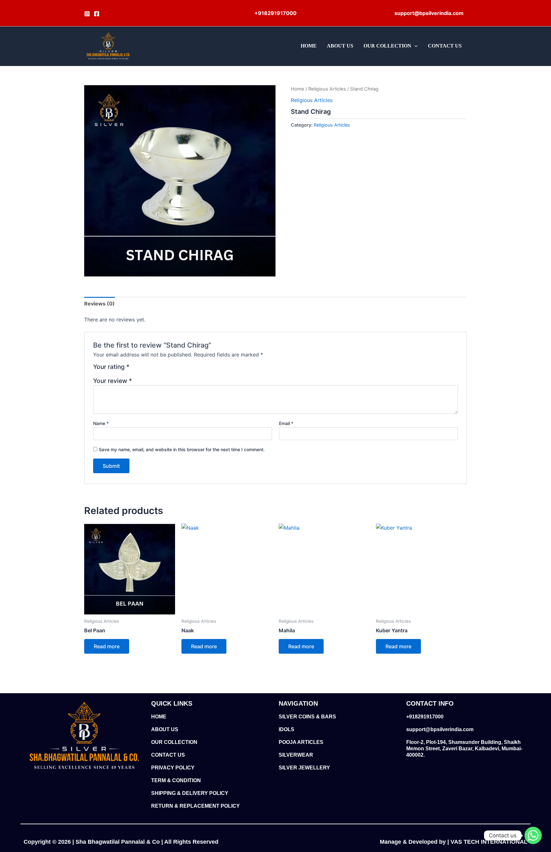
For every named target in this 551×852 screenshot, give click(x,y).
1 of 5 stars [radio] (135, 369)
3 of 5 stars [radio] (151, 369)
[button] (414, 45)
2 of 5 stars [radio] (143, 369)
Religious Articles (327, 89)
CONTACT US (445, 45)
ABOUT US (340, 45)
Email (286, 423)
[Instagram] (87, 14)
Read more (107, 646)
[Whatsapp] (533, 835)
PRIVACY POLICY (173, 767)
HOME (309, 45)
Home (297, 89)
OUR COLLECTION (387, 45)
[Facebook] (96, 14)
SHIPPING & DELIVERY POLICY (189, 793)
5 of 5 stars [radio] (166, 369)
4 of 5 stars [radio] (159, 369)
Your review (112, 381)
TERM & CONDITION (176, 780)
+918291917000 (425, 716)
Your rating (111, 367)
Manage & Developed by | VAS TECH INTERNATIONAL (453, 842)
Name (101, 423)
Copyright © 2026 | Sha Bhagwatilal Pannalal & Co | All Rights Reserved (121, 842)
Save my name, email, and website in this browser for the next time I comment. (182, 449)
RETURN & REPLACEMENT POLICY (195, 806)
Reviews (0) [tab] (99, 303)
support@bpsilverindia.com (440, 729)
